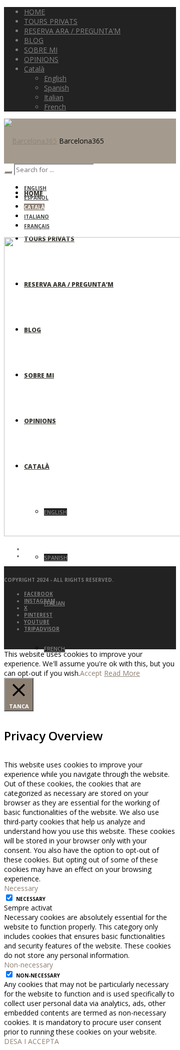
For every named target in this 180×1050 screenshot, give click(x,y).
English (35, 188)
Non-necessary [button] (28, 964)
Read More (122, 673)
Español (36, 197)
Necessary (31, 898)
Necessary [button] (21, 888)
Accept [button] (91, 673)
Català (34, 207)
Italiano (36, 216)
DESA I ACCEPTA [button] (31, 1041)
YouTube (37, 621)
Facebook (38, 593)
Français (37, 226)
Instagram (39, 600)
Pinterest (38, 614)
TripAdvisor (42, 628)
